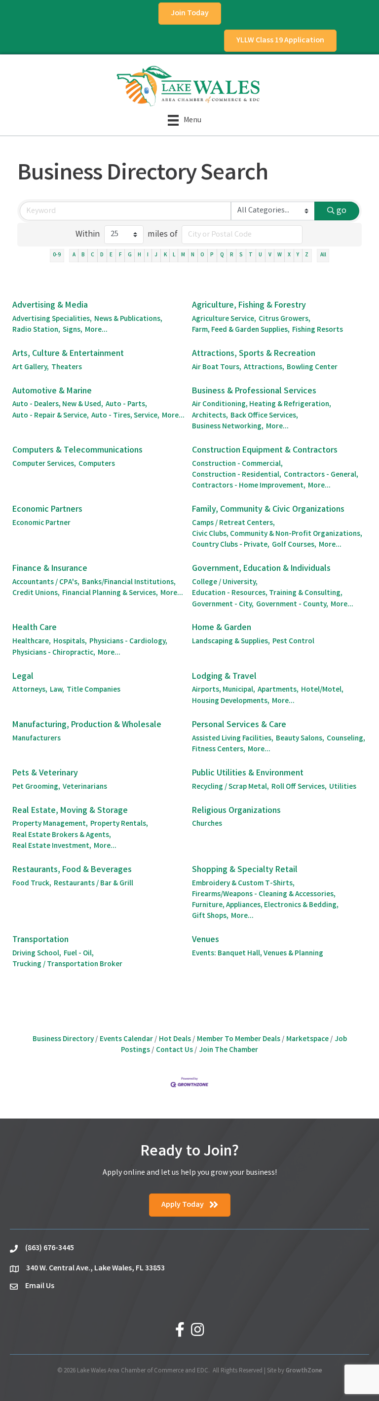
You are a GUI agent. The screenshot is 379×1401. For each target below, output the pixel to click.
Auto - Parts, (126, 404)
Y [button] (298, 255)
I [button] (148, 255)
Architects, (210, 416)
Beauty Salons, (300, 739)
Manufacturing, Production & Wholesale (86, 725)
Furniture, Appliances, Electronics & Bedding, (265, 905)
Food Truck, (31, 883)
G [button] (130, 255)
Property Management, (50, 824)
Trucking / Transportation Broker (67, 964)
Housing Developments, (230, 701)
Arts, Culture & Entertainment (68, 354)
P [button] (212, 255)
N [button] (192, 255)
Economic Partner (41, 523)
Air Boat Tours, (216, 367)
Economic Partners (47, 509)
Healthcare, (31, 641)
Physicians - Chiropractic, (53, 653)
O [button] (202, 255)
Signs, (72, 330)
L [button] (174, 255)
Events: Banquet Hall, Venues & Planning (257, 953)
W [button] (279, 255)
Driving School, (36, 953)
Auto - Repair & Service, (50, 416)
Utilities (342, 787)
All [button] (323, 255)
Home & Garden (221, 628)
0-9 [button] (57, 255)
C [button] (92, 255)
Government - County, (292, 604)
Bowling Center (312, 367)
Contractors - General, (321, 475)
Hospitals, (70, 641)
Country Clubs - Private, (230, 545)
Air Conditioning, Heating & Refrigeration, (261, 404)
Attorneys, (29, 690)
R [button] (231, 255)
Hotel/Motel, (322, 690)
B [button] (83, 255)
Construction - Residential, (236, 475)
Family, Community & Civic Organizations (268, 509)
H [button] (139, 255)
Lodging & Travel (224, 676)
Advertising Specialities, (52, 319)
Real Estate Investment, (51, 846)
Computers (96, 464)
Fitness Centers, (218, 749)
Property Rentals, (119, 824)
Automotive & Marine (52, 391)
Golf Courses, (294, 545)
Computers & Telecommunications (77, 450)
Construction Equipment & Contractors (265, 450)
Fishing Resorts (317, 330)
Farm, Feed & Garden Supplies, (241, 330)
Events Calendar (126, 1039)
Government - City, (223, 604)
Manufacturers (36, 739)
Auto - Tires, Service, (125, 416)
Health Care (34, 628)
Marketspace (307, 1039)
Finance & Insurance (49, 568)
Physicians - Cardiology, (128, 641)
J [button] (155, 255)
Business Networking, (228, 426)
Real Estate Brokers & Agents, (61, 835)
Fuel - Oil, (79, 953)
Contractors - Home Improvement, (248, 486)
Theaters (66, 367)
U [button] (260, 255)
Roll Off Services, (299, 787)
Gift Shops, (210, 916)
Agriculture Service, (224, 319)
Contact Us (174, 1050)
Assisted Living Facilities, (232, 739)
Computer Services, (44, 464)
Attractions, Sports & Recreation (253, 354)
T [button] (251, 255)
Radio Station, (36, 330)
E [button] (111, 255)
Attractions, (264, 367)
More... (96, 330)
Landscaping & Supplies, (231, 641)
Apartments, (278, 690)
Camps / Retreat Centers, (233, 523)
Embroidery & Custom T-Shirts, (243, 883)
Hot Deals (175, 1039)
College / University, (225, 582)
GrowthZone (304, 1371)
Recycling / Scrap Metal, (230, 787)
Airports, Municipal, (223, 690)
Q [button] (222, 255)
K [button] (165, 255)
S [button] (241, 255)
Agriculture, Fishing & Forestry (249, 305)
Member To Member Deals (238, 1039)
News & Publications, (128, 319)
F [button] (120, 255)
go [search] (341, 211)
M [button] (183, 255)
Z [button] (306, 255)
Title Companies (93, 690)
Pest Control (293, 641)
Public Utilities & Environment (247, 773)
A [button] (74, 255)
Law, (57, 690)
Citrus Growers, (284, 319)
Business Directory (63, 1039)
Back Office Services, (264, 416)
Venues (205, 940)
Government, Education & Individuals (261, 568)
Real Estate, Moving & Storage (70, 811)
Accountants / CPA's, (45, 582)
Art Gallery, (30, 367)
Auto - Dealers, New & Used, (57, 404)
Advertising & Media (50, 305)
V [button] (269, 255)
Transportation (40, 940)
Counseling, (346, 739)
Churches (207, 824)
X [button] (289, 255)
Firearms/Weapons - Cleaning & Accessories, (264, 894)
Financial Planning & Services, (110, 593)
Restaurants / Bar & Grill (93, 883)
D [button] (102, 255)
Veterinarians (85, 787)
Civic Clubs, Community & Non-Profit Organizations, (277, 534)
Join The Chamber (228, 1050)
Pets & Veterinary (45, 773)
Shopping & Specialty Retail (245, 870)
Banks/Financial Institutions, (129, 582)
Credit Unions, (36, 593)
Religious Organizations (236, 811)
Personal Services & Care (239, 725)
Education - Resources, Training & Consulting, (267, 593)
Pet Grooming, (36, 787)
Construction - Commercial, (237, 464)
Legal (23, 676)
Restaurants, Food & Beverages (72, 870)
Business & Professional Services (254, 391)
